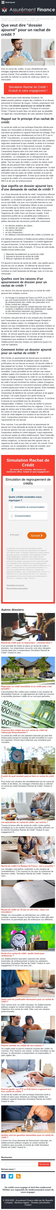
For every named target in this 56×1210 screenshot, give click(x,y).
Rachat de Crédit (43, 19)
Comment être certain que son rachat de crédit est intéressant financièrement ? (24, 731)
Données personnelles (40, 1202)
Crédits (32, 19)
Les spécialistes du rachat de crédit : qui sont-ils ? (24, 822)
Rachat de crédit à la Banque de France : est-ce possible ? (28, 866)
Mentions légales (22, 1202)
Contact (28, 1205)
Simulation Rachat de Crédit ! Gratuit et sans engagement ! (28, 88)
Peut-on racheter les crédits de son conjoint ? (22, 1045)
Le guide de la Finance (20, 19)
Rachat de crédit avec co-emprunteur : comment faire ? (26, 643)
